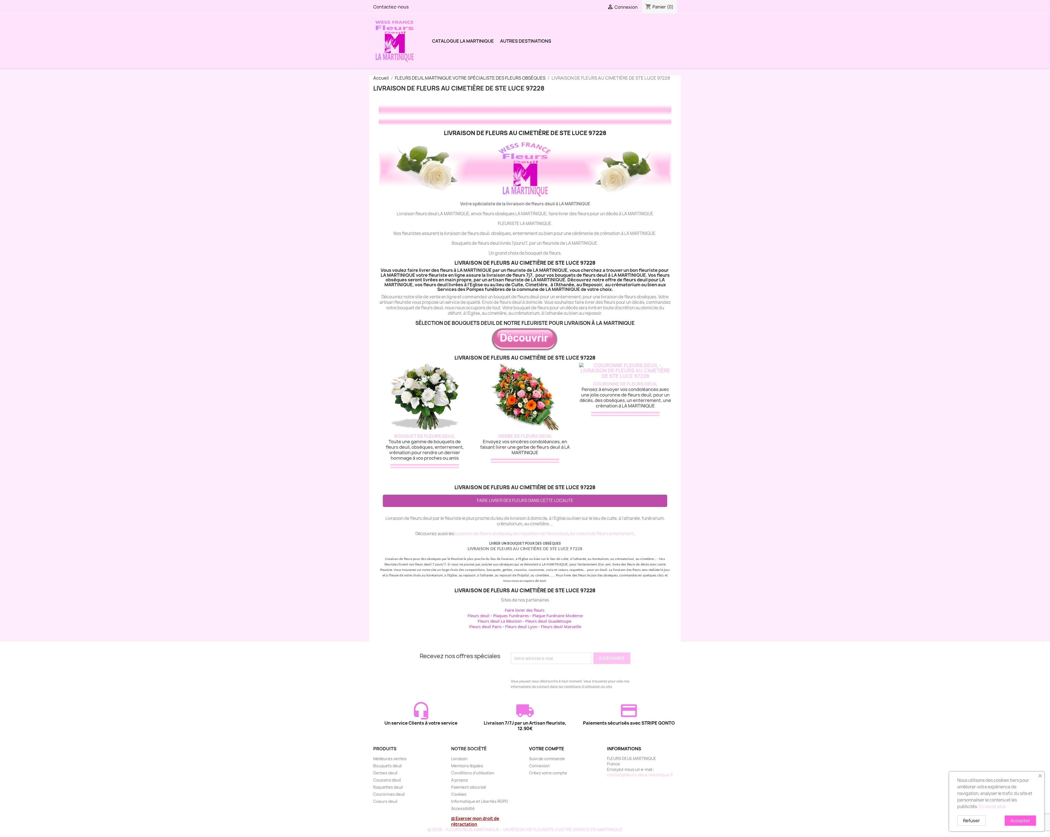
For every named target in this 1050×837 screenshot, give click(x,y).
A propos (459, 780)
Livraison (459, 758)
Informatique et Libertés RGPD (479, 801)
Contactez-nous (391, 7)
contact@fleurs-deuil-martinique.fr (640, 774)
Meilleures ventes (390, 758)
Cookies (458, 794)
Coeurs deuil (385, 801)
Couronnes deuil (389, 794)
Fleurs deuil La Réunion (500, 621)
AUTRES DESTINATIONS (525, 41)
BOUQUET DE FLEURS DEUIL (424, 436)
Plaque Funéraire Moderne (557, 615)
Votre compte (546, 749)
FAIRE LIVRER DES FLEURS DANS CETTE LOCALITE (525, 500)
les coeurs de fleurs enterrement (602, 533)
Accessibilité (463, 808)
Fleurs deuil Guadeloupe (548, 621)
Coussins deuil (387, 780)
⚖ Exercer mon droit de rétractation (475, 821)
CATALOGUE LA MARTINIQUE (463, 41)
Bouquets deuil (387, 765)
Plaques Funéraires (511, 615)
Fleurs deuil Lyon (521, 626)
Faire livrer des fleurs (524, 610)
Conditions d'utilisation (472, 772)
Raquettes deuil (388, 787)
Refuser (971, 821)
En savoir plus (992, 806)
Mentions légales (467, 765)
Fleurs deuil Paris (485, 626)
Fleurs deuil (478, 615)
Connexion (539, 765)
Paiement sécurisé (468, 787)
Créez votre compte (548, 772)
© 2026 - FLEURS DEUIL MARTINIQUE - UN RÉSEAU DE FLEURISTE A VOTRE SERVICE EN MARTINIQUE (525, 830)
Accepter (1020, 821)
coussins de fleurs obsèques (483, 533)
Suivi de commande (547, 758)
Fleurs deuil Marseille (561, 626)
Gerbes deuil (385, 772)
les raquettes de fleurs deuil (540, 533)
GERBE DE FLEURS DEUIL (525, 436)
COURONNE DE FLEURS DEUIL (625, 384)
